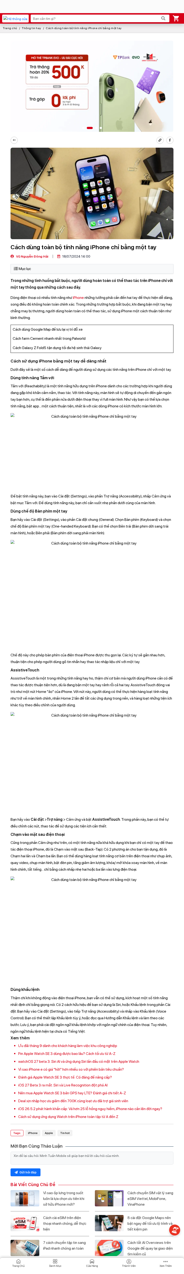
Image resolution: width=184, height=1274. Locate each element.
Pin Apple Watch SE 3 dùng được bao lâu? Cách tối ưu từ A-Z (66, 1053)
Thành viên (129, 1266)
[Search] (163, 18)
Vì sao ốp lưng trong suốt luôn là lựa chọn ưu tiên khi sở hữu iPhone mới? (63, 1199)
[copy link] (160, 140)
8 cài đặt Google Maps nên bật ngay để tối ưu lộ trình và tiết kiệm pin (149, 1223)
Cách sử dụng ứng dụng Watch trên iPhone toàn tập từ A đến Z (68, 1116)
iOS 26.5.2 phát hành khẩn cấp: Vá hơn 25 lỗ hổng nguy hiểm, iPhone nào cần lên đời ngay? (90, 1109)
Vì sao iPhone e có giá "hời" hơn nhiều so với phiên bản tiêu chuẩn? (71, 1069)
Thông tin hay (31, 28)
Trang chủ (10, 28)
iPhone (78, 297)
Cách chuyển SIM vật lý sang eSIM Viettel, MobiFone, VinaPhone (150, 1199)
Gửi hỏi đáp (27, 1172)
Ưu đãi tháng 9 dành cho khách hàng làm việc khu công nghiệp (67, 1045)
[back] (14, 140)
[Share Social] (169, 140)
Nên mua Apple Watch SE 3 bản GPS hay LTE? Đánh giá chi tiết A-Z (72, 1093)
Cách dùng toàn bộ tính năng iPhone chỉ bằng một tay (84, 28)
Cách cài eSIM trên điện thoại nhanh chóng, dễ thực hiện (64, 1223)
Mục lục (25, 268)
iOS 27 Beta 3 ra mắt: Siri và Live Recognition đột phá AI (63, 1085)
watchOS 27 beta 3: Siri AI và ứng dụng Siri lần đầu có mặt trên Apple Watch (78, 1061)
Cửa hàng (92, 1266)
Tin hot (65, 1133)
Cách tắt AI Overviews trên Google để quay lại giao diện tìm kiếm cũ (150, 1248)
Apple (49, 1133)
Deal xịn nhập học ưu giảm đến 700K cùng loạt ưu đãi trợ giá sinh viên (73, 1101)
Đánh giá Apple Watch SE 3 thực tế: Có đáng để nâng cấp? (65, 1077)
